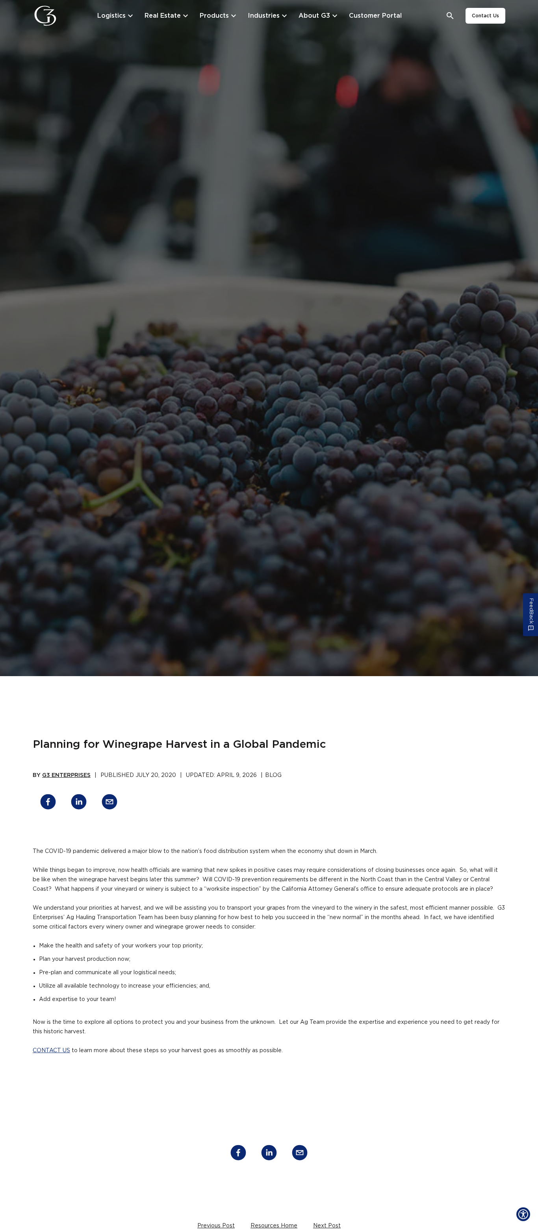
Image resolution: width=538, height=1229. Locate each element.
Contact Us (485, 15)
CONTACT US (51, 1050)
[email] (109, 803)
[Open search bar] (450, 16)
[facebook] (48, 803)
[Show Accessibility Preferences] (523, 1214)
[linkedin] (79, 803)
